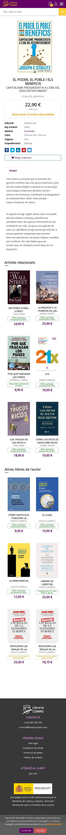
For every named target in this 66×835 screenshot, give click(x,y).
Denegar (40, 830)
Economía (29, 131)
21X (47, 373)
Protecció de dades (33, 752)
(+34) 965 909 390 (33, 722)
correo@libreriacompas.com (33, 727)
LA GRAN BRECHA (18, 580)
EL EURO (47, 514)
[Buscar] (62, 11)
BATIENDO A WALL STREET (19, 309)
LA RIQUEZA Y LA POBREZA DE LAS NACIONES (47, 309)
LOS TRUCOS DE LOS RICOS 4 (19, 441)
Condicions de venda (33, 747)
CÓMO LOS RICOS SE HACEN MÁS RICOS (47, 441)
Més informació (54, 824)
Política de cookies (33, 757)
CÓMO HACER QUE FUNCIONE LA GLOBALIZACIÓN (18, 516)
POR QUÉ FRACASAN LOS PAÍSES (19, 375)
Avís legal (33, 743)
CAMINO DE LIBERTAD (47, 582)
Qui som (33, 773)
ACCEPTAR (26, 830)
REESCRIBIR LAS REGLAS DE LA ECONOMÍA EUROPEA (19, 648)
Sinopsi (13, 170)
